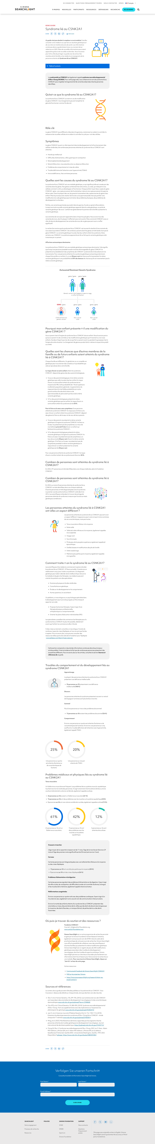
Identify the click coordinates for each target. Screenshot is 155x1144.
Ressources (91, 10)
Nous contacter (110, 3)
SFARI (61, 1125)
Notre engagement (30, 1125)
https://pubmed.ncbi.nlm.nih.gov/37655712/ (89, 1025)
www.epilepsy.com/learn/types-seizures (59, 638)
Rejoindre (128, 10)
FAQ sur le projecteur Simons (76, 974)
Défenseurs (103, 10)
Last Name (82, 1081)
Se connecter (68, 3)
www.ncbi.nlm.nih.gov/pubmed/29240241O (79, 1010)
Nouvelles (66, 10)
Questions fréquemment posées (89, 3)
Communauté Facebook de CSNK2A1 (85, 971)
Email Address (45, 1091)
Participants (78, 10)
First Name (44, 1081)
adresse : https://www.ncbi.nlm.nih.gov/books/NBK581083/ (77, 1035)
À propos (56, 10)
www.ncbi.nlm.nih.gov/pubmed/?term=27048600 (74, 1002)
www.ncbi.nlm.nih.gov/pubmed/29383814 (77, 1018)
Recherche (115, 10)
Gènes (121, 3)
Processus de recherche (32, 1129)
